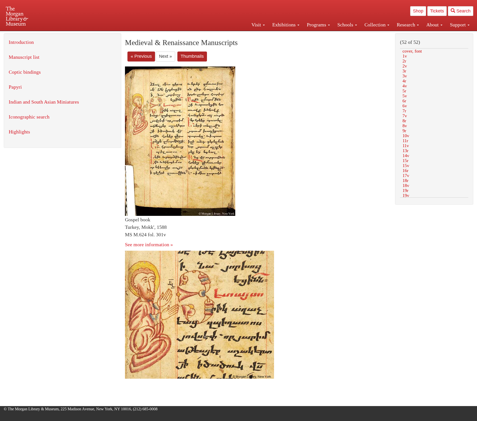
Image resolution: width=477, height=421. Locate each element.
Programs (317, 24)
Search (463, 10)
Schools (346, 24)
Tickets (437, 10)
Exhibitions (284, 24)
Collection (375, 24)
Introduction (21, 42)
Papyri (15, 87)
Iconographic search (29, 117)
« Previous (141, 56)
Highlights (19, 131)
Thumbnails (192, 56)
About (433, 24)
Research (406, 24)
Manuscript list (24, 57)
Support (458, 24)
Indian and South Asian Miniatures (44, 102)
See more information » (149, 244)
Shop (418, 10)
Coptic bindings (25, 72)
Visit (256, 24)
